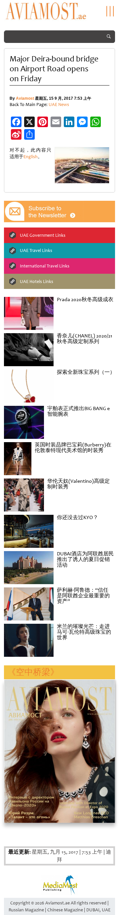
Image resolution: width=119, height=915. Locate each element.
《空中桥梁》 (33, 672)
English (30, 156)
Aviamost (25, 98)
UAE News (59, 104)
